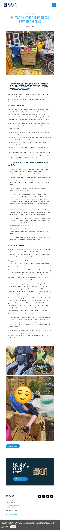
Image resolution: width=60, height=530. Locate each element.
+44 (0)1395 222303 (13, 514)
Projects (33, 13)
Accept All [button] (13, 526)
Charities (27, 13)
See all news (13, 446)
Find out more (20, 479)
